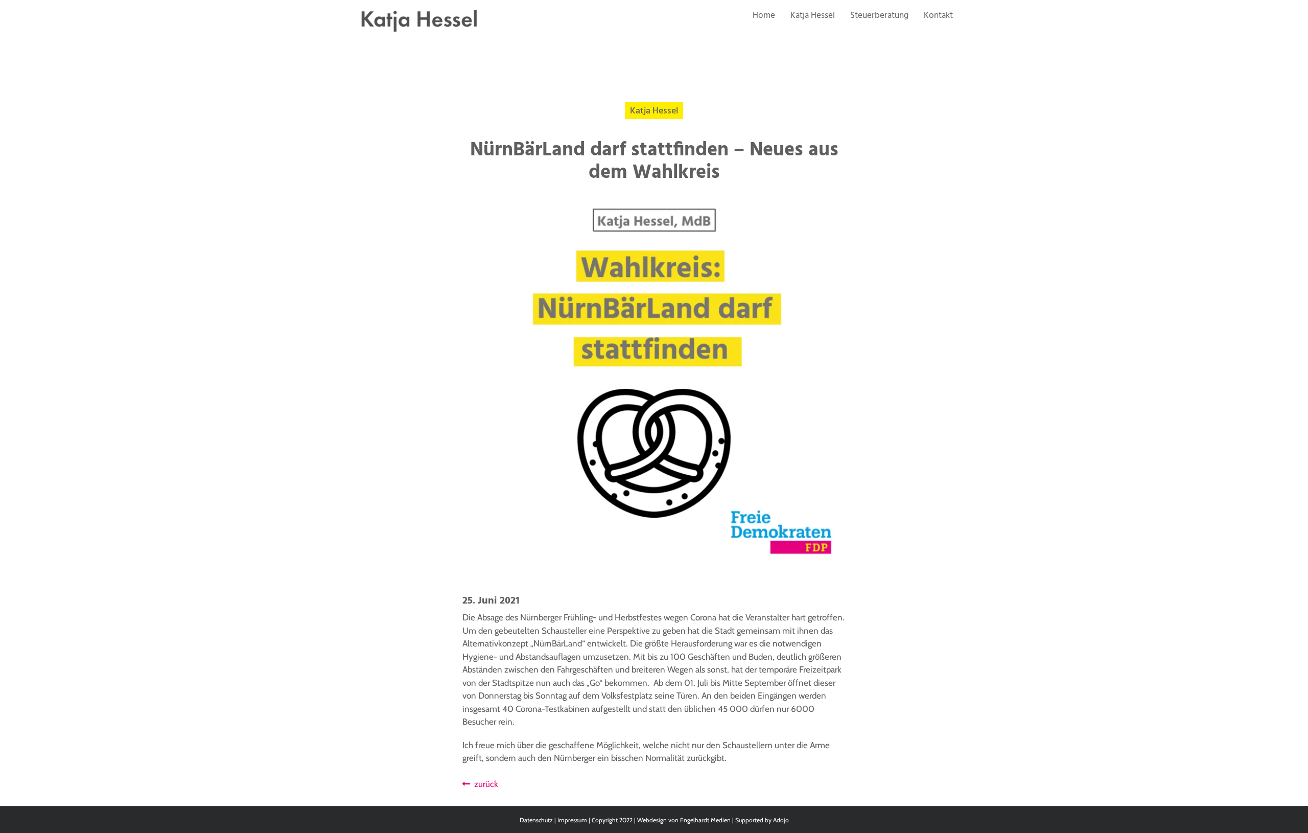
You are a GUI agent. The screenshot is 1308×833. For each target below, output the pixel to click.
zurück (484, 784)
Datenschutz (536, 820)
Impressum (572, 820)
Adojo (781, 820)
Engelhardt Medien (705, 820)
